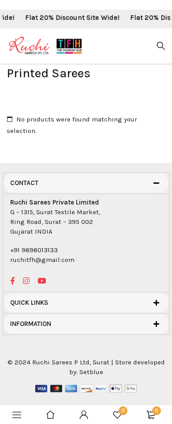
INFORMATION (30, 324)
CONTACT (24, 183)
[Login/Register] (84, 415)
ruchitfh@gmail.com (42, 260)
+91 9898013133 (34, 250)
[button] (86, 183)
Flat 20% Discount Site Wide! (70, 17)
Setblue (91, 372)
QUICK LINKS (29, 303)
